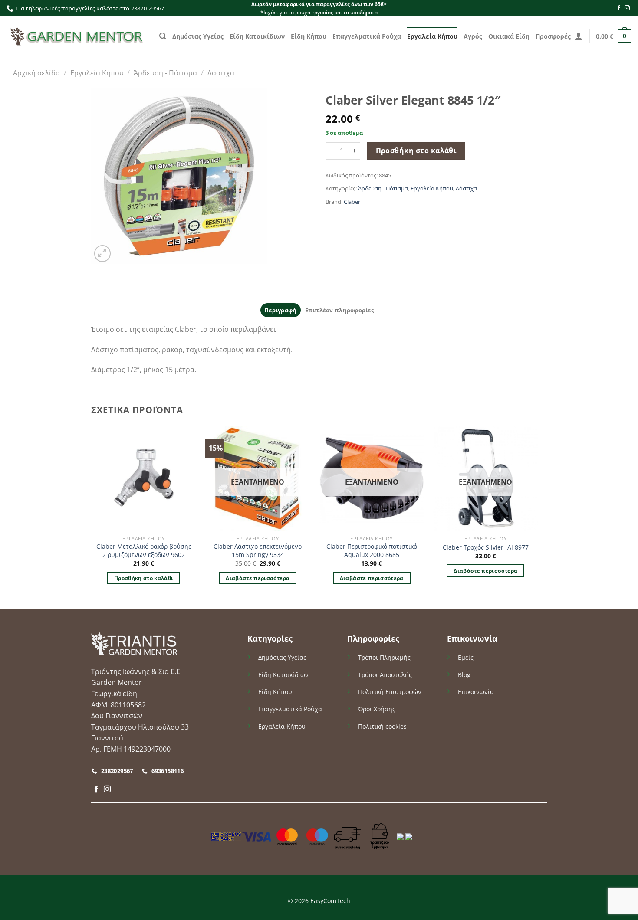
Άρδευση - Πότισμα (165, 73)
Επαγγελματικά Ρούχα (366, 36)
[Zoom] (102, 253)
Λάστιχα (220, 73)
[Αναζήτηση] (162, 36)
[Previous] (91, 517)
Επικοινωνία (476, 692)
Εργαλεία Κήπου (432, 36)
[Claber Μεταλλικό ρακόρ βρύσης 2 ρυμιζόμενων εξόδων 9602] (144, 478)
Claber (352, 202)
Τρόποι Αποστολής (385, 675)
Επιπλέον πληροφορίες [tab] (339, 310)
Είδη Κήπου (308, 36)
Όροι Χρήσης (376, 709)
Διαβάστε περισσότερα (257, 578)
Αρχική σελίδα (36, 73)
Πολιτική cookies (382, 726)
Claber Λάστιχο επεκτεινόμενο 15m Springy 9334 (258, 551)
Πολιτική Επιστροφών (389, 692)
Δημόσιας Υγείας (198, 36)
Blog (464, 675)
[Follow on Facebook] (619, 8)
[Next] (537, 517)
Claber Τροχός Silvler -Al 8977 (486, 547)
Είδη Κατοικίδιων (257, 36)
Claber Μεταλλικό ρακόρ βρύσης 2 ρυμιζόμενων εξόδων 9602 (143, 551)
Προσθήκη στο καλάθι (416, 150)
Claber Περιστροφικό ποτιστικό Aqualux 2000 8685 (371, 551)
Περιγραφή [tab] (280, 310)
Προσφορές (553, 36)
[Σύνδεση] (578, 36)
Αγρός (473, 36)
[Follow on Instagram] (627, 8)
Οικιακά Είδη (508, 36)
